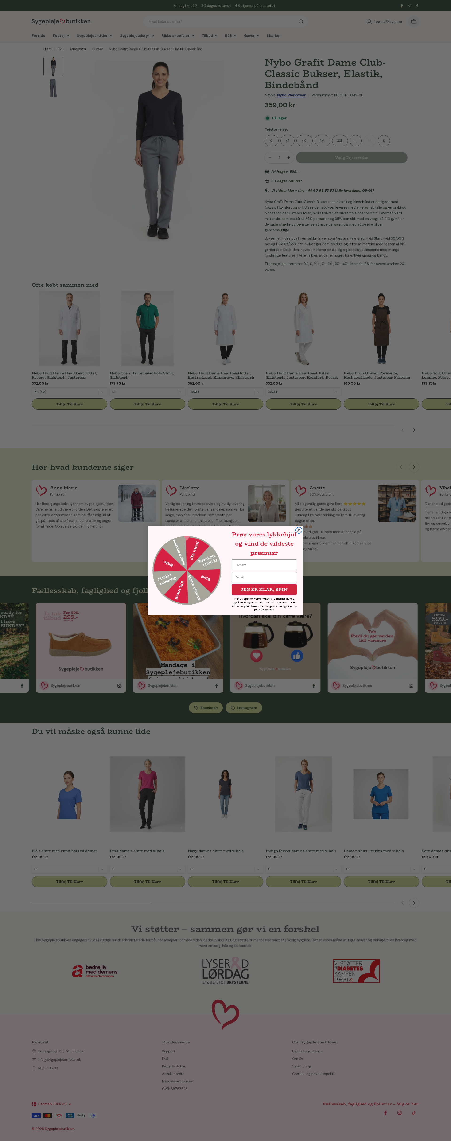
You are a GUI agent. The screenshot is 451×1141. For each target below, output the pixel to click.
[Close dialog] (299, 530)
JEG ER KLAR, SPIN (264, 589)
